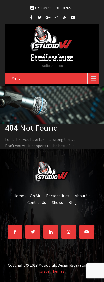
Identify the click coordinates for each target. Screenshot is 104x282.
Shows (57, 202)
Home (19, 195)
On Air (35, 195)
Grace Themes (52, 271)
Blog (73, 202)
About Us (82, 195)
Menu (16, 78)
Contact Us (36, 202)
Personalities (57, 195)
